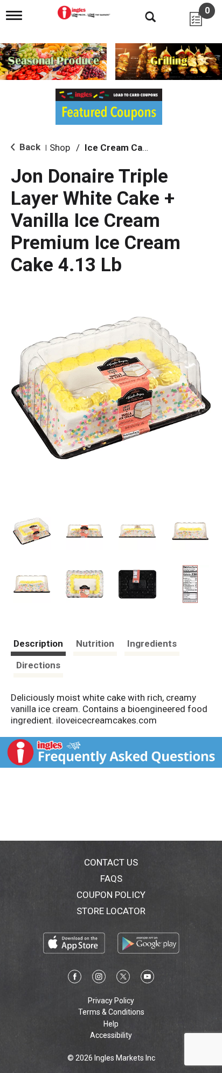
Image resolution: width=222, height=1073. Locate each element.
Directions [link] (38, 665)
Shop (60, 147)
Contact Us (111, 862)
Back (28, 147)
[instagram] (99, 978)
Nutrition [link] (95, 643)
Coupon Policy (111, 894)
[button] (32, 531)
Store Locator (111, 911)
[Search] (142, 16)
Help (111, 1024)
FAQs (111, 878)
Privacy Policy (111, 1000)
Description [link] (38, 643)
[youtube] (147, 978)
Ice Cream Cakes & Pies (135, 147)
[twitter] (123, 978)
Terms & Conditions (111, 1012)
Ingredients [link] (152, 643)
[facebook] (74, 978)
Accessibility (111, 1035)
